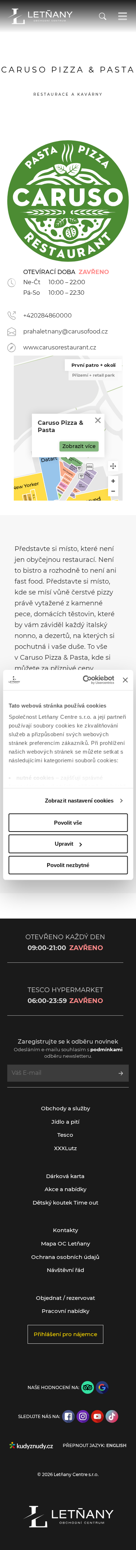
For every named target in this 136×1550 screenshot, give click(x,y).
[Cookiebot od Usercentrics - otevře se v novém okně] (85, 680)
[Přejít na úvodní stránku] (40, 16)
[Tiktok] (112, 1416)
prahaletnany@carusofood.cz (65, 331)
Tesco (65, 1134)
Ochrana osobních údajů (65, 1256)
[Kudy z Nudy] (31, 1445)
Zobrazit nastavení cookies (79, 800)
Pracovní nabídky (65, 1310)
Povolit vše (68, 822)
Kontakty (65, 1230)
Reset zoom (113, 466)
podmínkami (106, 1049)
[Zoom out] (113, 491)
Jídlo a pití (65, 1121)
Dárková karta (65, 1176)
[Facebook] (68, 1416)
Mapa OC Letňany (65, 1243)
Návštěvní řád (65, 1270)
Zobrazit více (78, 446)
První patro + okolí (93, 365)
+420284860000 (47, 315)
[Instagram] (83, 1416)
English (116, 1445)
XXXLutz (65, 1148)
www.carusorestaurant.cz (59, 347)
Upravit (64, 844)
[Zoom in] (113, 481)
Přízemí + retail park (93, 375)
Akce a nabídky (65, 1189)
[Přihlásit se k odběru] (120, 1073)
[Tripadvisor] (87, 1387)
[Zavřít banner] (125, 680)
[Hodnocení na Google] (102, 1387)
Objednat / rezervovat (65, 1297)
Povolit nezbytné (68, 865)
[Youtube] (97, 1416)
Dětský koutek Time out (65, 1202)
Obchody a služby (65, 1108)
